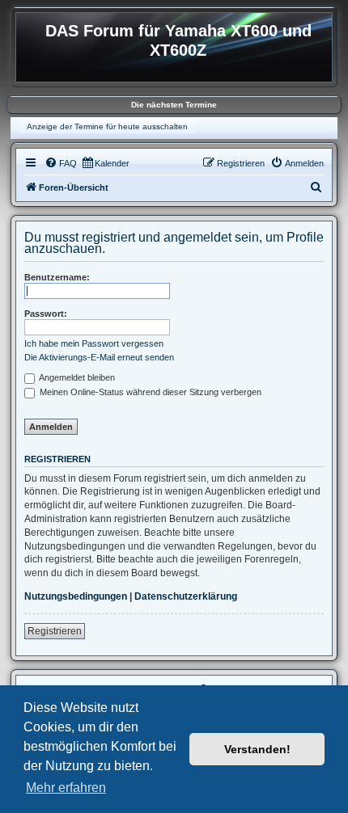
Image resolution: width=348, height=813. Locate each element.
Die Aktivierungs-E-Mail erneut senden (99, 357)
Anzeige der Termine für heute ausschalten (107, 126)
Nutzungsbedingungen (75, 596)
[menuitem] (61, 163)
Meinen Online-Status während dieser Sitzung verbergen (149, 392)
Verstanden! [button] (257, 749)
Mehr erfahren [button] (66, 787)
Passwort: (45, 313)
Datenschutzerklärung (185, 596)
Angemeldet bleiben (76, 377)
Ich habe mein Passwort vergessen (93, 343)
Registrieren (55, 631)
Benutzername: (57, 277)
